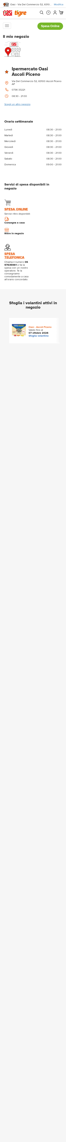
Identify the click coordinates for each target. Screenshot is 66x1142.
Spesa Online (50, 26)
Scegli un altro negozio (17, 104)
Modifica (58, 4)
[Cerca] (41, 12)
